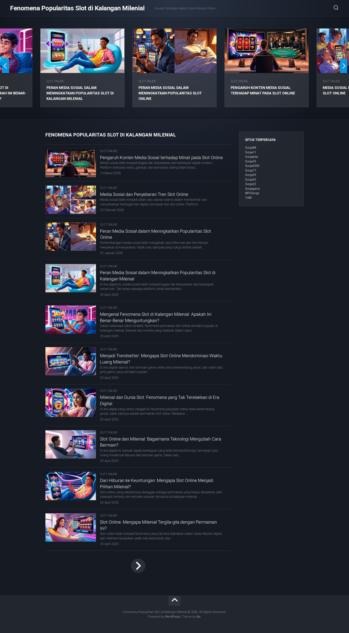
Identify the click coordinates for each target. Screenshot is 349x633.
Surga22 (250, 184)
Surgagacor (252, 188)
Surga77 (250, 170)
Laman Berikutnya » (138, 566)
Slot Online (55, 81)
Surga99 (250, 174)
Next (343, 66)
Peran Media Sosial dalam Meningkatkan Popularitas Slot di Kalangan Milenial (80, 93)
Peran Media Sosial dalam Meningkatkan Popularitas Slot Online (170, 93)
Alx (198, 616)
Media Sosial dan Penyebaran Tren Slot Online (144, 194)
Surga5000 (252, 165)
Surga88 (250, 147)
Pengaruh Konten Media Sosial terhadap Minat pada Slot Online (161, 157)
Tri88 (248, 197)
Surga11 (250, 152)
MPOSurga (252, 193)
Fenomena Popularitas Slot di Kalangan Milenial (77, 8)
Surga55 (250, 179)
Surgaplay (251, 156)
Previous (5, 66)
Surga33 (250, 161)
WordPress (172, 616)
